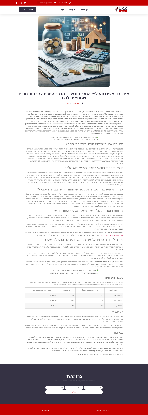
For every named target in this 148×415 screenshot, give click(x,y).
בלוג (62, 10)
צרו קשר (72, 10)
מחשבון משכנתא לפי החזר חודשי (112, 235)
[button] (38, 2)
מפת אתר (45, 410)
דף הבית (84, 10)
